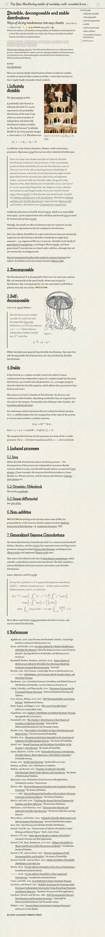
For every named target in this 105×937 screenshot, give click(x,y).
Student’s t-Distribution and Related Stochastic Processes (51, 712)
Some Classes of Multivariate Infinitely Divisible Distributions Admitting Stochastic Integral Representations (42, 664)
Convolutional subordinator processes (46, 49)
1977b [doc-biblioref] (26, 194)
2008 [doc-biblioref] (33, 574)
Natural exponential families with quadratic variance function (36, 257)
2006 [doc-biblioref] (36, 545)
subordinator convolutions (54, 558)
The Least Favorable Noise (54, 705)
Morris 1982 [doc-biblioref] (57, 260)
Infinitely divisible (91, 13)
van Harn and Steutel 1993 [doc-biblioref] (20, 405)
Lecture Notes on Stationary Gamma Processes (48, 905)
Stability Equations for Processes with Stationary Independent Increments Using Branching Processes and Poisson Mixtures (45, 888)
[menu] (6, 4)
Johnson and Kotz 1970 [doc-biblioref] (24, 197)
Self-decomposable (91, 20)
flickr (46, 138)
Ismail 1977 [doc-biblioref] (60, 204)
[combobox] (98, 4)
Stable (86, 24)
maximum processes (47, 526)
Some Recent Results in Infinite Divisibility (49, 835)
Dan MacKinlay (14, 67)
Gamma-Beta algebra (31, 55)
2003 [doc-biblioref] (33, 218)
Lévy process (17, 97)
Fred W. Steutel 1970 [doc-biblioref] (33, 201)
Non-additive (89, 31)
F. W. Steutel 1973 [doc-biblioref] (44, 197)
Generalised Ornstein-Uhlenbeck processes (54, 55)
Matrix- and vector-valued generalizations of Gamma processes (52, 52)
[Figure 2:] (60, 311)
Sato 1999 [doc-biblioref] (28, 322)
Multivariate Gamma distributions (19, 58)
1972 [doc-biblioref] (66, 215)
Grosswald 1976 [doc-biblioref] (47, 204)
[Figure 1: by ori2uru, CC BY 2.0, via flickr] (60, 108)
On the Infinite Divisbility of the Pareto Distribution (49, 867)
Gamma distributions (22, 52)
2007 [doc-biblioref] (20, 307)
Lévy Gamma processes (15, 55)
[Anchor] (74, 86)
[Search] (98, 4)
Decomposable (89, 17)
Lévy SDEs (16, 503)
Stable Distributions (33, 762)
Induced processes (91, 27)
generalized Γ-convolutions (20, 244)
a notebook (22, 491)
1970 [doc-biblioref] (13, 194)
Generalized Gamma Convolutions (92, 36)
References (88, 40)
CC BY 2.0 (66, 135)
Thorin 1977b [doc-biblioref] (65, 201)
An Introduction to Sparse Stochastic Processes (51, 881)
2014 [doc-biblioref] (31, 152)
